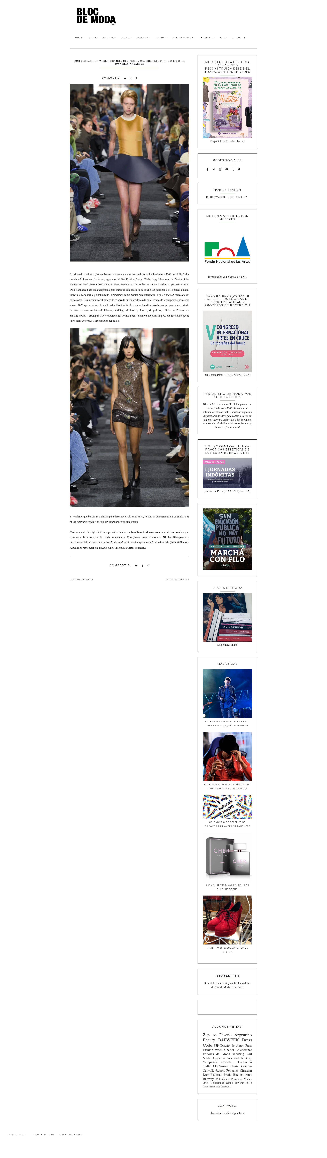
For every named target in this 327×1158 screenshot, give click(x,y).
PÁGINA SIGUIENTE (176, 579)
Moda (78, 38)
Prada (227, 1074)
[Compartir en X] (125, 78)
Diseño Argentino (235, 1034)
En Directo (207, 38)
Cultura (108, 38)
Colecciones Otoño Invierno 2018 (231, 1082)
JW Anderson (103, 274)
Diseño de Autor (232, 1045)
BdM (223, 38)
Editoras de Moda (216, 1054)
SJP (216, 1045)
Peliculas (232, 1070)
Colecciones (244, 1050)
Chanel (229, 1050)
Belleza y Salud (182, 38)
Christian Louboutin (236, 1062)
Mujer (93, 38)
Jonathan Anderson (153, 305)
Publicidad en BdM (71, 1135)
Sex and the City (239, 1058)
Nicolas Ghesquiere (174, 537)
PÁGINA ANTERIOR (82, 579)
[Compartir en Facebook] (130, 78)
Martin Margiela (135, 547)
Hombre (125, 38)
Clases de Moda (44, 1135)
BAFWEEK (228, 1040)
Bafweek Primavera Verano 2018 (217, 1086)
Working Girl (242, 1054)
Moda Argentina (214, 1058)
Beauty (209, 1040)
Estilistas (216, 1074)
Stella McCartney (215, 1066)
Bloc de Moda (17, 1135)
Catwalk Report (214, 1070)
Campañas (210, 1062)
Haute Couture (241, 1066)
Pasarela (143, 38)
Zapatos (160, 38)
